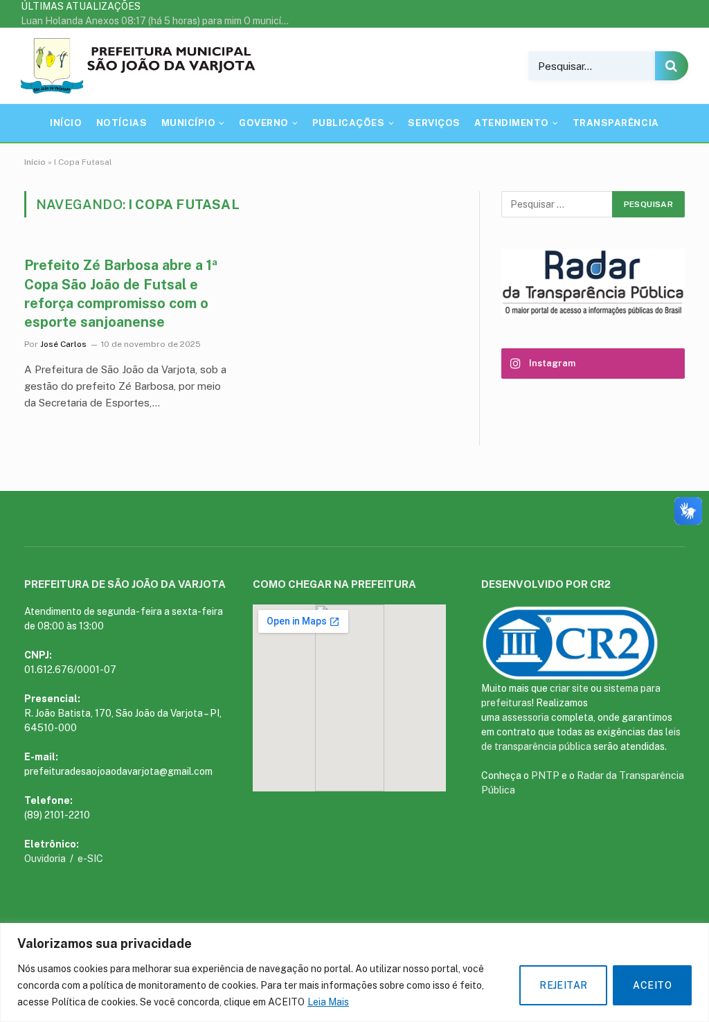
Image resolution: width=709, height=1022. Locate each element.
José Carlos (63, 344)
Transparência (616, 123)
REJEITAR (563, 985)
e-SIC (90, 858)
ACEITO (652, 985)
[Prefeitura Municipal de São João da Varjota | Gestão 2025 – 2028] (141, 66)
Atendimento (511, 123)
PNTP (545, 775)
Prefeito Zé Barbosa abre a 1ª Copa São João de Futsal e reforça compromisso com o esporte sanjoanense (120, 293)
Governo (264, 123)
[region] (354, 972)
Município (188, 123)
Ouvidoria (46, 858)
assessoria (525, 717)
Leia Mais (328, 1001)
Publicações (348, 123)
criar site (569, 688)
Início (66, 123)
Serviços (434, 123)
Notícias (121, 123)
